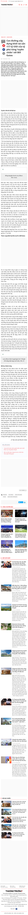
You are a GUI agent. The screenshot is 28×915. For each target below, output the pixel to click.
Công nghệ (22, 887)
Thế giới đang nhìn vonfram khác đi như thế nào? (21, 520)
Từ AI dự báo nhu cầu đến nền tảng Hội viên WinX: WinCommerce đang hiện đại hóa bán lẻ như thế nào (19, 563)
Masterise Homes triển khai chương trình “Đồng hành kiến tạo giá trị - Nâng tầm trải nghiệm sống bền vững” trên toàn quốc (19, 625)
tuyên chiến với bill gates (12, 496)
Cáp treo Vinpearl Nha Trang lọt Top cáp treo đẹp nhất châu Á (21, 551)
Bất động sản (22, 886)
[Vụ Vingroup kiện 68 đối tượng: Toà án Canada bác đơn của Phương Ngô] (6, 701)
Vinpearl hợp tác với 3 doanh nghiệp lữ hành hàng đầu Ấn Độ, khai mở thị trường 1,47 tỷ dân (7, 535)
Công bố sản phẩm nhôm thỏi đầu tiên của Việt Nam (19, 740)
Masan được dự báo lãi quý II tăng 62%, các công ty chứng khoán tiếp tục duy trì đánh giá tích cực (7, 520)
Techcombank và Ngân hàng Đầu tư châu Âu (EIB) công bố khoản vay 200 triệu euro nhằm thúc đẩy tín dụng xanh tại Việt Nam (7, 551)
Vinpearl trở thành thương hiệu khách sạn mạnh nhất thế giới (19, 606)
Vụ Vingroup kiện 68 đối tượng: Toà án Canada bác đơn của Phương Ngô (19, 701)
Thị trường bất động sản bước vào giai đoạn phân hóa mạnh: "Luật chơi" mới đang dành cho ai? (19, 720)
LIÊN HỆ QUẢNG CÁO (8, 913)
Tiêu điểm (3, 886)
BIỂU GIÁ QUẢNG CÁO (19, 913)
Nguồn (22, 490)
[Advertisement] (14, 21)
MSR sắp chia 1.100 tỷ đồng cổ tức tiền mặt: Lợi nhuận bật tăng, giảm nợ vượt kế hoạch (19, 587)
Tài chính (12, 886)
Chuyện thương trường (4, 887)
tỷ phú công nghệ (18, 494)
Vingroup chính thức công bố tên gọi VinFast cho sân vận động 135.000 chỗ (19, 670)
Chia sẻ (21, 502)
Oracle (4, 496)
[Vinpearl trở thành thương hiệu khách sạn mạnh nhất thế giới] (6, 607)
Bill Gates (5, 494)
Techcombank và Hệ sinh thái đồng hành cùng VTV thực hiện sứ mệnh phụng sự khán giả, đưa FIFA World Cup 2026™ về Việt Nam (20, 535)
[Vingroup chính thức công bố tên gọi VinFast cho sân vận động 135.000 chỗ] (6, 671)
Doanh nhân (13, 887)
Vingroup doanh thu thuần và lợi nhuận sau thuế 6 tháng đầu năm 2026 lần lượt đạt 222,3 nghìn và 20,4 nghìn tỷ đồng (19, 652)
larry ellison (11, 494)
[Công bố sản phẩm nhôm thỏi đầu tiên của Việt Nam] (6, 742)
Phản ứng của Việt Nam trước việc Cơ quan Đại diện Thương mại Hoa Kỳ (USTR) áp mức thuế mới (18, 759)
